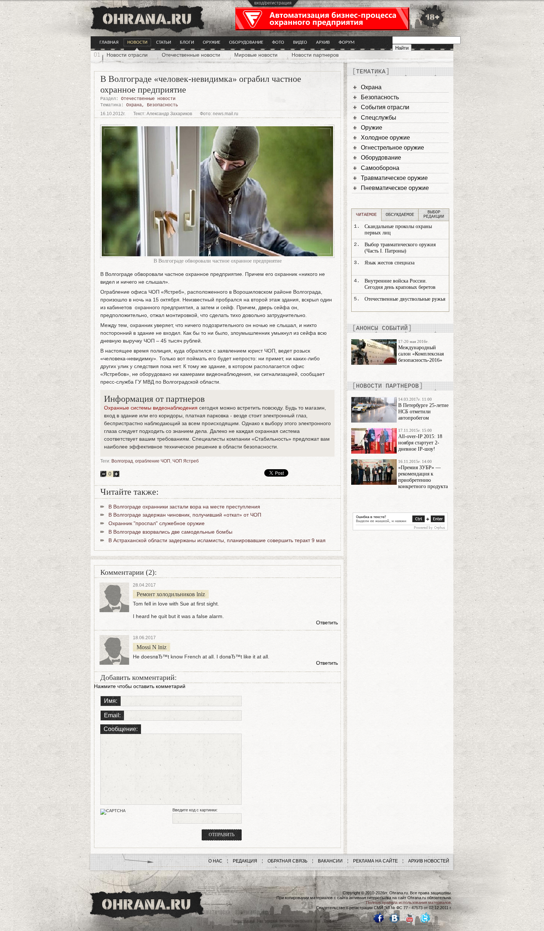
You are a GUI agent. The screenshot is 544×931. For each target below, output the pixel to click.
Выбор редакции (433, 214)
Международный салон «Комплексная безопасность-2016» (421, 354)
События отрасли (385, 107)
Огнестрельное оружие (392, 147)
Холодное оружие (385, 137)
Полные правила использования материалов (408, 902)
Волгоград (122, 461)
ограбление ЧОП (152, 461)
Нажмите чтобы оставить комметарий (139, 686)
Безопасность (162, 105)
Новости (137, 42)
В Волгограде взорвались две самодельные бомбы (170, 532)
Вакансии (330, 861)
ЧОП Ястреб (185, 461)
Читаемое (366, 214)
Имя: (110, 701)
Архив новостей (428, 861)
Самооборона (380, 168)
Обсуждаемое (400, 214)
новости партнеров (387, 386)
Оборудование (246, 42)
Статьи (163, 42)
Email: (112, 715)
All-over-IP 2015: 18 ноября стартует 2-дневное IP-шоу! (420, 443)
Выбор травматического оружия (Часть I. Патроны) (400, 248)
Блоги (187, 42)
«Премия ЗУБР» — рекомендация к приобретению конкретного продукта (423, 477)
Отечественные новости (191, 55)
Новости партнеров (315, 55)
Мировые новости (256, 55)
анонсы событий (382, 328)
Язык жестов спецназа (389, 263)
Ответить (327, 622)
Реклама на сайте (375, 861)
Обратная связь (288, 861)
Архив (323, 42)
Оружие (211, 42)
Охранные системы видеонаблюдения (151, 408)
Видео (300, 42)
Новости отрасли (127, 55)
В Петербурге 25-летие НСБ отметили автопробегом (423, 412)
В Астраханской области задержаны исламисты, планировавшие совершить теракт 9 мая (217, 540)
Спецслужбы (378, 117)
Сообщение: (121, 729)
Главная (109, 42)
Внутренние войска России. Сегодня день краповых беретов (400, 284)
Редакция (245, 861)
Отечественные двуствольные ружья (405, 299)
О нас (215, 861)
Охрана (134, 105)
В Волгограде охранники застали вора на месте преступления (184, 507)
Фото (278, 42)
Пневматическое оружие (395, 188)
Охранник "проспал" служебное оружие (156, 523)
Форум (347, 42)
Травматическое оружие (394, 178)
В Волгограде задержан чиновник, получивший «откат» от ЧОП (184, 515)
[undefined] (400, 528)
